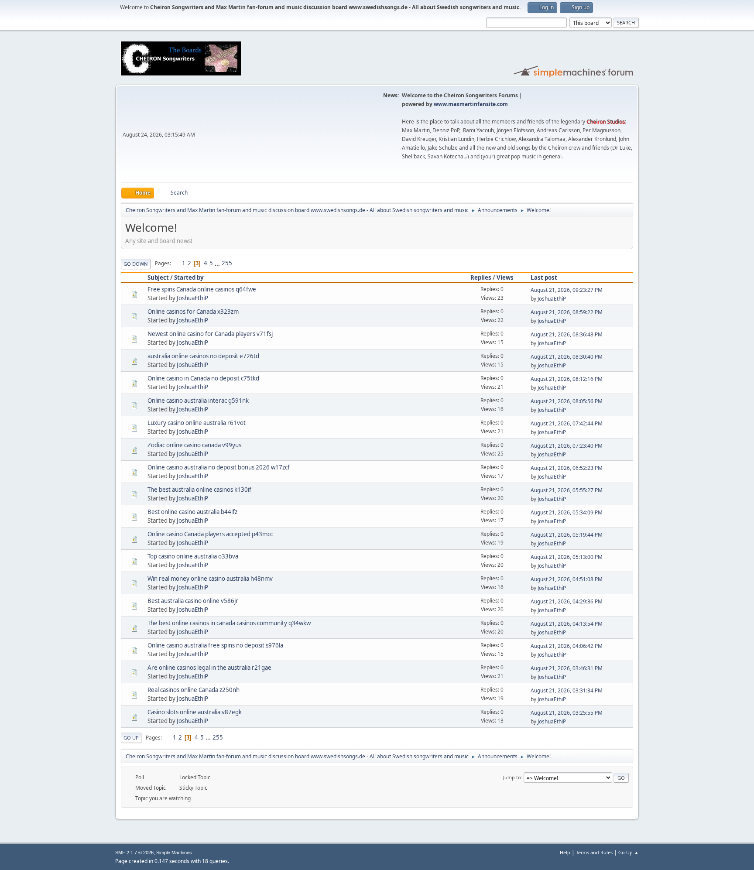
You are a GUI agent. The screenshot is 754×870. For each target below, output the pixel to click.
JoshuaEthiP (192, 298)
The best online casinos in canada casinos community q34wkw (229, 623)
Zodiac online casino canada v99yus (194, 445)
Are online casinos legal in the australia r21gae (209, 667)
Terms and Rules (594, 852)
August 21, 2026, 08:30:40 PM (567, 356)
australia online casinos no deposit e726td (203, 356)
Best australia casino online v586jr (192, 601)
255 (227, 263)
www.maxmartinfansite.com (471, 104)
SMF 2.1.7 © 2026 (134, 852)
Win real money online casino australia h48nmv (210, 578)
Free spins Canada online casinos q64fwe (201, 289)
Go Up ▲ (628, 852)
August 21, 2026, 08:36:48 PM (567, 334)
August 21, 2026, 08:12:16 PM (567, 379)
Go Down (135, 263)
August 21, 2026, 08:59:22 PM (567, 312)
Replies (480, 277)
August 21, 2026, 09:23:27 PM (567, 290)
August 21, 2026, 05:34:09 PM (567, 512)
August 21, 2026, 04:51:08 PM (567, 579)
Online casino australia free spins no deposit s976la (215, 645)
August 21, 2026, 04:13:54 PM (567, 623)
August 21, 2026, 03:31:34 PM (567, 690)
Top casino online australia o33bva (192, 556)
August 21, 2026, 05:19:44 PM (567, 534)
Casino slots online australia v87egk (194, 712)
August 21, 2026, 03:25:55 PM (567, 712)
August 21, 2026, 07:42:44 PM (567, 423)
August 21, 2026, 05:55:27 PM (567, 490)
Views (505, 277)
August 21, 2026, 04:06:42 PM (567, 646)
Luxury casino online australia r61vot (196, 423)
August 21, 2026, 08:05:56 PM (567, 401)
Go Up (131, 737)
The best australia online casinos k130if (199, 489)
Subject (158, 277)
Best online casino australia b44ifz (192, 512)
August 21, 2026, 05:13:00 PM (567, 557)
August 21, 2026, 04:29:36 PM (567, 601)
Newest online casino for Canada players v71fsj (210, 334)
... (218, 263)
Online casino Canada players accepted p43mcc (210, 534)
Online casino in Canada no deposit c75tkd (203, 378)
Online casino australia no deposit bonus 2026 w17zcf (218, 467)
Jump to (512, 777)
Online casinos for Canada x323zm (193, 311)
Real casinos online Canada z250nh (193, 690)
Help (565, 852)
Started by (189, 277)
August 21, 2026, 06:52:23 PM (567, 468)
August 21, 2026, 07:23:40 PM (567, 445)
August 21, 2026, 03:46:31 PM (567, 668)
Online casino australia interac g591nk (198, 400)
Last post (544, 277)
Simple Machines (174, 852)
